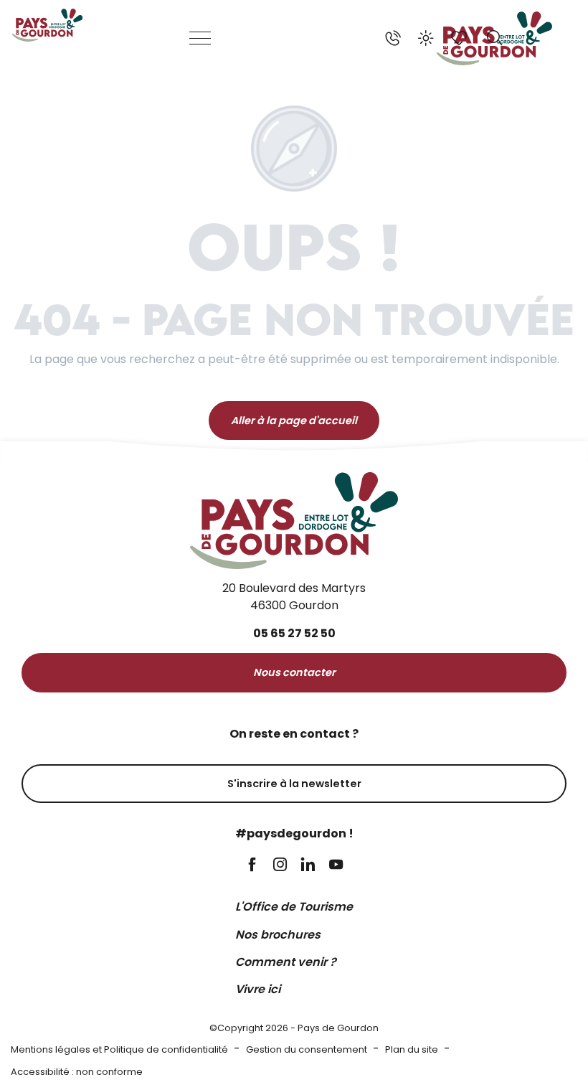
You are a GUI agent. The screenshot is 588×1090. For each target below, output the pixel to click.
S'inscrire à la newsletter (294, 783)
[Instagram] (280, 866)
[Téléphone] (393, 38)
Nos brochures (278, 934)
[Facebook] (252, 866)
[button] (495, 38)
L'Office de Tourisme (294, 906)
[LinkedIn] (308, 866)
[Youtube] (336, 866)
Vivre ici (257, 989)
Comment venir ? (285, 962)
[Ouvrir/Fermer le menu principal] (201, 38)
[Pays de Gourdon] (47, 25)
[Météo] (426, 38)
